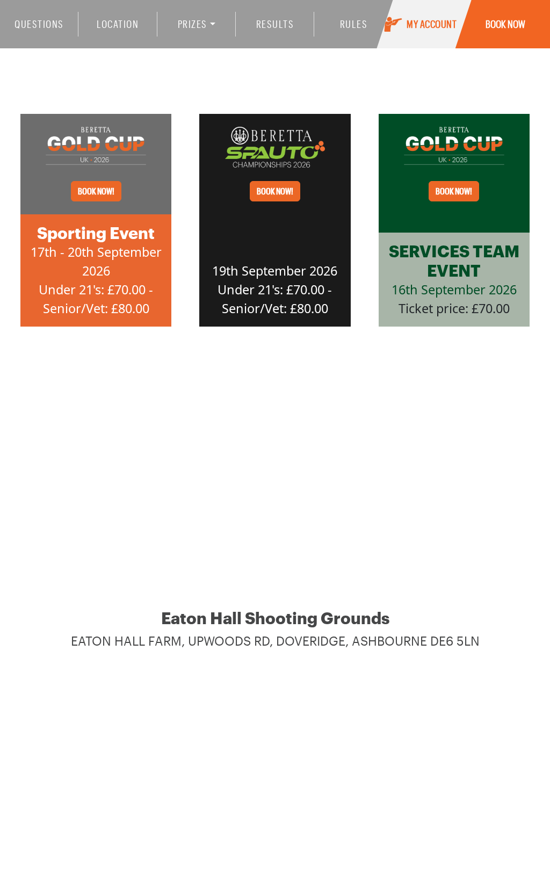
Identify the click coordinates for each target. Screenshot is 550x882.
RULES (354, 24)
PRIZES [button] (192, 24)
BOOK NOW (505, 24)
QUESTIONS (39, 24)
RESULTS (275, 24)
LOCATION (118, 24)
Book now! (96, 191)
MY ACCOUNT (432, 24)
